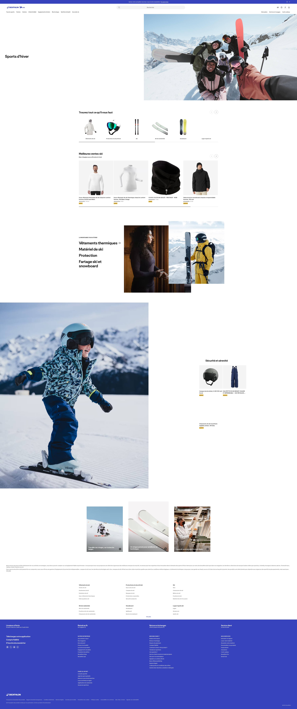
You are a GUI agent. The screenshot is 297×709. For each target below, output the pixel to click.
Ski (137, 138)
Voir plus (148, 616)
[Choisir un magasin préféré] (278, 7)
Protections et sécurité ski (113, 138)
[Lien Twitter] (11, 647)
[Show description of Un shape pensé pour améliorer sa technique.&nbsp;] (165, 548)
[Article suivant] (216, 112)
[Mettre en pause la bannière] (287, 2)
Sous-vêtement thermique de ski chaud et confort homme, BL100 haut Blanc (95, 198)
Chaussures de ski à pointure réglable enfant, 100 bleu (208, 424)
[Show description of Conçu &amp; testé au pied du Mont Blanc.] (208, 549)
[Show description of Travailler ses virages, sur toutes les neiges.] (120, 549)
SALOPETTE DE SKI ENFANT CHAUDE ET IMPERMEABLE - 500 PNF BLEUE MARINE (234, 392)
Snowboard (183, 138)
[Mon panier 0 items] (289, 7)
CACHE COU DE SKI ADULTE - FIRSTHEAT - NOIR (162, 197)
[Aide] (281, 7)
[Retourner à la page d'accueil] (16, 7)
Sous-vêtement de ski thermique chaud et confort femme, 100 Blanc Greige (130, 198)
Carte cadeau (286, 12)
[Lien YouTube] (14, 647)
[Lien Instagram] (17, 647)
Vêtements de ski (90, 138)
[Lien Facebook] (7, 647)
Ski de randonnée (160, 138)
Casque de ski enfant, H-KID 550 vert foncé (211, 392)
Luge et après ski (206, 138)
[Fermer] (289, 2)
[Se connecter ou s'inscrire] (285, 7)
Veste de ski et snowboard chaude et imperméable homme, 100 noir (199, 198)
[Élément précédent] (211, 112)
